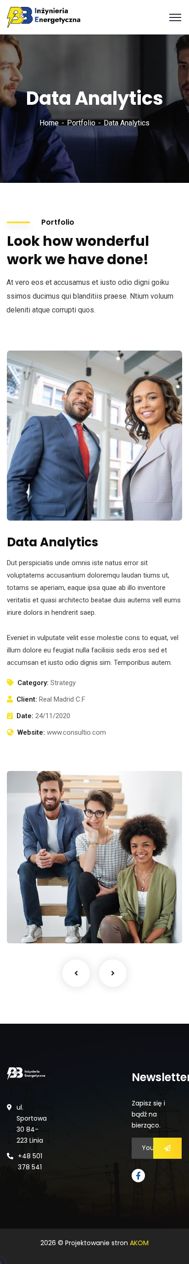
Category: (33, 683)
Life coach (34, 924)
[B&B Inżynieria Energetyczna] (43, 16)
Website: (31, 732)
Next (113, 973)
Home (49, 123)
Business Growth (53, 910)
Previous (76, 973)
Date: (25, 716)
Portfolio (81, 123)
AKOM (139, 1242)
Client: (27, 699)
